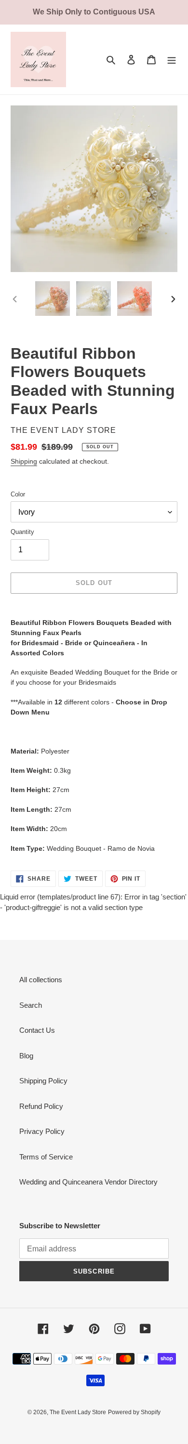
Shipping (24, 461)
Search (30, 1005)
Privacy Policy (42, 1131)
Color (18, 494)
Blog (26, 1056)
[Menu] (171, 59)
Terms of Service (46, 1157)
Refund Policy (41, 1106)
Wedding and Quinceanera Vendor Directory (88, 1182)
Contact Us (37, 1030)
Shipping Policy (43, 1081)
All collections (40, 980)
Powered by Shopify (134, 1412)
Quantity (22, 531)
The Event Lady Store (78, 1412)
